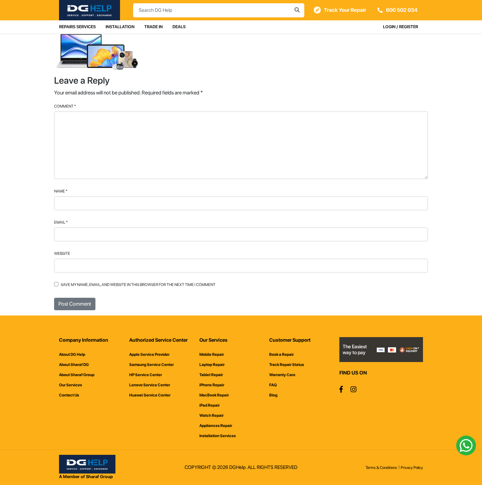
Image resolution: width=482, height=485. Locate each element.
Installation (120, 26)
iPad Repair (209, 405)
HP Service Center (145, 375)
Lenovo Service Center (149, 385)
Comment (65, 106)
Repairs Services (77, 26)
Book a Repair (281, 354)
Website (62, 253)
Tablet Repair (211, 375)
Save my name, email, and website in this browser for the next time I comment (138, 284)
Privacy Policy (412, 467)
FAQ (273, 385)
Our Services (70, 385)
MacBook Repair (214, 395)
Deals (179, 26)
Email (61, 222)
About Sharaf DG (74, 364)
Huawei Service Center (150, 395)
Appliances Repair (215, 425)
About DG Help (72, 354)
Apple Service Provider (149, 354)
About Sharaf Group (76, 375)
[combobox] (218, 10)
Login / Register (400, 26)
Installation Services (217, 436)
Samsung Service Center (151, 364)
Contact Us (69, 395)
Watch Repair (211, 415)
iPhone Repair (211, 385)
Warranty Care (282, 375)
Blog (273, 395)
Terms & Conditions (381, 467)
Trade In (153, 26)
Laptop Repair (212, 364)
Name (61, 191)
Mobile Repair (211, 354)
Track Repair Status (286, 364)
